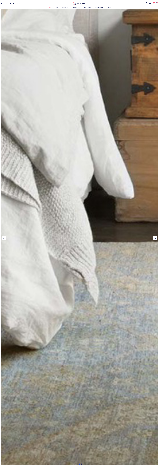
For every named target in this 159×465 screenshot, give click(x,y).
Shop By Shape (87, 7)
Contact (109, 7)
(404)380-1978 (5, 3)
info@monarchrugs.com (16, 3)
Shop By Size (76, 7)
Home (49, 7)
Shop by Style (65, 7)
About (56, 7)
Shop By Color (99, 7)
